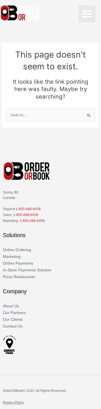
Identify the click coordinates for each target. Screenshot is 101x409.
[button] (87, 13)
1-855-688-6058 (28, 209)
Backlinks (75, 391)
